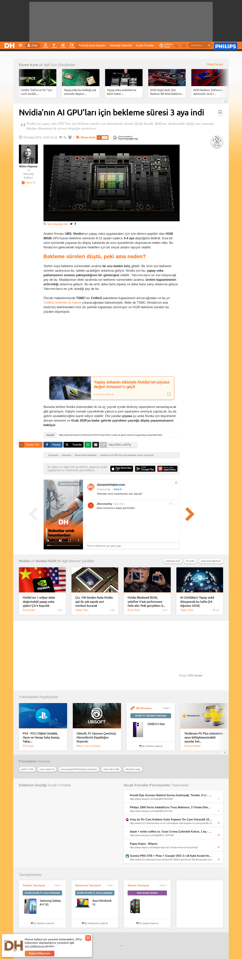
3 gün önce (119, 504)
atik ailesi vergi (133, 769)
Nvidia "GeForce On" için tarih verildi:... (36, 91)
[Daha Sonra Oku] (220, 112)
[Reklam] (225, 45)
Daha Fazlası (215, 64)
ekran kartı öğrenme (211, 561)
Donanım (66, 455)
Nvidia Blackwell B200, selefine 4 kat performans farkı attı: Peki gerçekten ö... (146, 601)
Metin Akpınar (28, 166)
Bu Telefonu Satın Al (152, 746)
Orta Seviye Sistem (147, 893)
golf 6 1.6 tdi (27, 769)
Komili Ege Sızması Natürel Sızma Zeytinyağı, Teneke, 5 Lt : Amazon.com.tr (171, 795)
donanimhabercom (111, 485)
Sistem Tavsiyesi (138, 885)
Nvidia (24, 561)
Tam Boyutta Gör (57, 224)
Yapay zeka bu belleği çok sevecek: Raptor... (80, 91)
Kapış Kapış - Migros (143, 843)
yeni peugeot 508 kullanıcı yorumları (79, 769)
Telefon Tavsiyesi (34, 885)
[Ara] (209, 45)
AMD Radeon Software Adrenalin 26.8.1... (208, 91)
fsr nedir (190, 561)
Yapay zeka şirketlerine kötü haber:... (121, 91)
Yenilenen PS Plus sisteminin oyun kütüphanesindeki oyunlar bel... (203, 737)
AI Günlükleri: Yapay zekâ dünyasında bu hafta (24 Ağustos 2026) (197, 601)
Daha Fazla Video (69, 484)
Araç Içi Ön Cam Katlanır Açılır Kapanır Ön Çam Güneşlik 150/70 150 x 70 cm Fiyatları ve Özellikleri (171, 819)
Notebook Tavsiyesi (88, 885)
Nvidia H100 (46, 561)
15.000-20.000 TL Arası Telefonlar (42, 893)
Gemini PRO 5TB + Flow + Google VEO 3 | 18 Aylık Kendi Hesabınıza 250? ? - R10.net (171, 855)
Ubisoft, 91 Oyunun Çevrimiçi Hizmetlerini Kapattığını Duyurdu (96, 737)
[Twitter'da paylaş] (71, 223)
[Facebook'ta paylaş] (75, 223)
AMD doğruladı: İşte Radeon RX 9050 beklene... (167, 91)
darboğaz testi (173, 561)
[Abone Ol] (28, 182)
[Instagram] (91, 487)
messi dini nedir (111, 769)
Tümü (166, 708)
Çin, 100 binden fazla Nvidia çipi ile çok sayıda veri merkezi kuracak (94, 601)
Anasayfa (53, 455)
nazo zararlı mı (47, 769)
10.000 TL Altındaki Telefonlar (151, 715)
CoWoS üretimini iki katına (62, 302)
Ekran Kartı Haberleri (86, 455)
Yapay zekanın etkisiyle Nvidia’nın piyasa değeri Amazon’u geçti (131, 384)
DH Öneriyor (144, 708)
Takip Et (117, 489)
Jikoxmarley (104, 503)
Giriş (34, 45)
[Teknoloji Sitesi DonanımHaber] (10, 44)
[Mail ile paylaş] (95, 445)
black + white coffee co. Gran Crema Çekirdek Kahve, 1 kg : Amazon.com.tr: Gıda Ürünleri (171, 831)
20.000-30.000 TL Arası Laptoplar (94, 893)
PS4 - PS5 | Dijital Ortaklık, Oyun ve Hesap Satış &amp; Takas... (41, 737)
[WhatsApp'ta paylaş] (88, 445)
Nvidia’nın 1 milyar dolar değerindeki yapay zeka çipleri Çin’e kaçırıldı (39, 601)
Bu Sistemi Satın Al (148, 923)
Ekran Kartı (28, 65)
